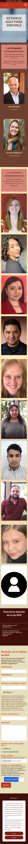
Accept (14, 833)
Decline (14, 837)
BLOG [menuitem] (15, 1)
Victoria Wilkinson (14, 153)
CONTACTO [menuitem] (9, 1)
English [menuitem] (20, 1)
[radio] (14, 749)
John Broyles (14, 106)
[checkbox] (14, 750)
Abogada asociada (14, 156)
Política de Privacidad (17, 710)
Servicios (13, 798)
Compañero (14, 109)
